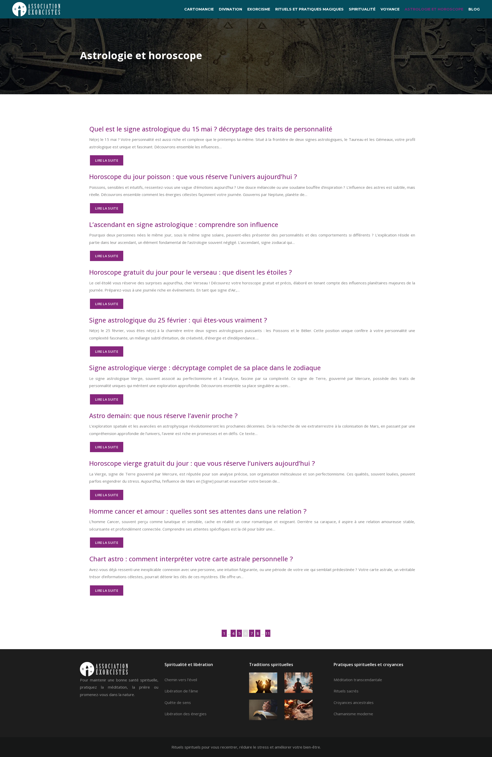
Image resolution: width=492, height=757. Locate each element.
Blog (474, 9)
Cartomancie (199, 9)
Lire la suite (106, 160)
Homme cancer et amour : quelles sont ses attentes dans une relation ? (197, 511)
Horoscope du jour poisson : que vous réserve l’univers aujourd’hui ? (193, 176)
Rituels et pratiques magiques (309, 9)
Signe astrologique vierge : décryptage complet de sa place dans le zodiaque (205, 367)
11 (267, 633)
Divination (230, 9)
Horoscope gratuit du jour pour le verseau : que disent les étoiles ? (190, 272)
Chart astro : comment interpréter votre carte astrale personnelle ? (191, 558)
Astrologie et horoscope (434, 9)
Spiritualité (362, 9)
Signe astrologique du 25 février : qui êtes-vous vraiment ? (178, 320)
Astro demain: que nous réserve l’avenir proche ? (163, 415)
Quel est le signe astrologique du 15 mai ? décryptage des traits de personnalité (210, 129)
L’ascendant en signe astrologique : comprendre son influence (183, 224)
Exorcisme (258, 9)
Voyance (390, 9)
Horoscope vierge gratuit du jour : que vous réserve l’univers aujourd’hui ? (202, 463)
